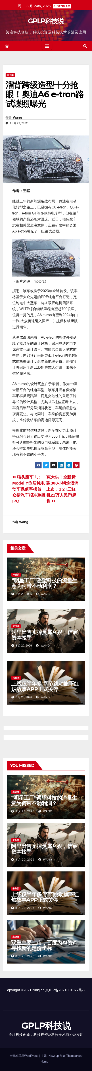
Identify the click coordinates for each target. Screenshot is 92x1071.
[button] (85, 46)
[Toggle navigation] (47, 46)
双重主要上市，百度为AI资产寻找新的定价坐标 (44, 945)
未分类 (10, 75)
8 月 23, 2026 (24, 811)
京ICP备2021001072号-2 (65, 990)
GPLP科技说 (46, 21)
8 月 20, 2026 (24, 859)
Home (44, 1061)
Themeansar (74, 1055)
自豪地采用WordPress (24, 1055)
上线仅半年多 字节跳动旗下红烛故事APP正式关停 (45, 686)
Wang (17, 117)
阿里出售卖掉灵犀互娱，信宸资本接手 (44, 635)
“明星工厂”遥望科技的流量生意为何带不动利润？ (44, 583)
